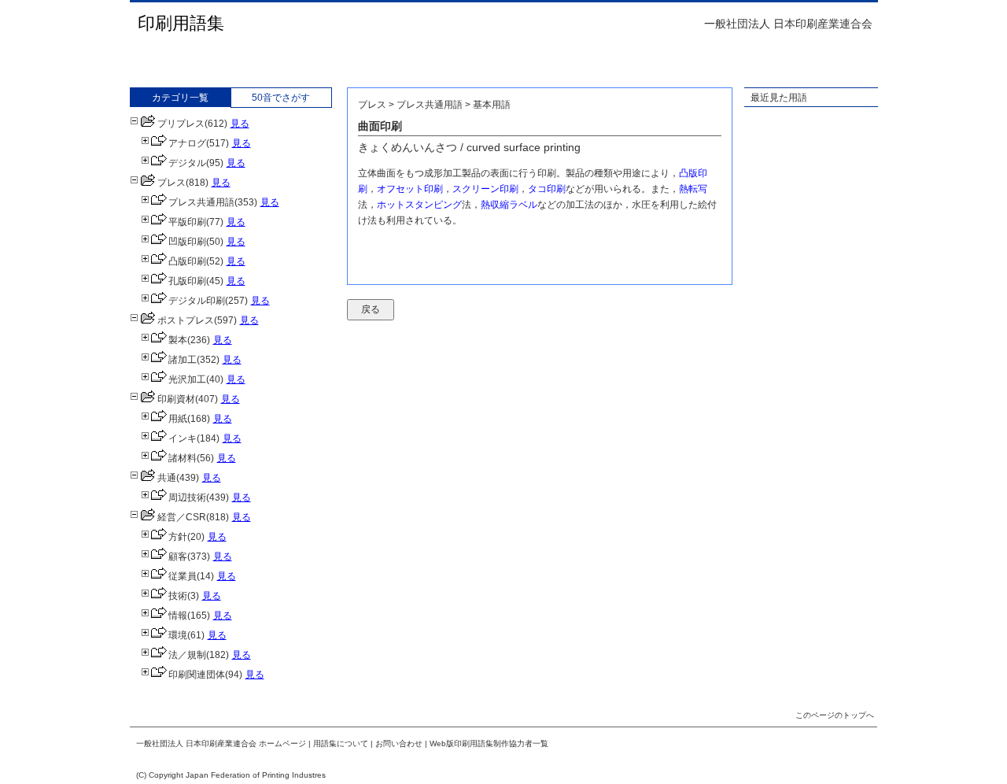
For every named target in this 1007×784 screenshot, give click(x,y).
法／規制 (187, 654)
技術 (177, 595)
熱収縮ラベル (509, 204)
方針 (177, 536)
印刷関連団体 (196, 674)
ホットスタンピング (419, 204)
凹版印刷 (187, 241)
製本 (177, 340)
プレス (171, 182)
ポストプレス (185, 320)
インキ (182, 438)
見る (240, 123)
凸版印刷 (187, 261)
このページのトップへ (834, 715)
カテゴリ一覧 (180, 97)
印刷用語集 (181, 23)
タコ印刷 (547, 188)
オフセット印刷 (410, 188)
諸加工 (182, 359)
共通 (166, 477)
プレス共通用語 (201, 202)
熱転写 (693, 188)
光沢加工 (187, 379)
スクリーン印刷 (485, 188)
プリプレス (181, 123)
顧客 (177, 556)
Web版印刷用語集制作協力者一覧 (489, 743)
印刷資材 (176, 399)
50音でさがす (281, 97)
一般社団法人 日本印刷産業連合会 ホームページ (221, 743)
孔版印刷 (187, 281)
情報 (177, 615)
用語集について (340, 743)
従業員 (182, 576)
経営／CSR (181, 517)
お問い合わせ (398, 743)
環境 (177, 635)
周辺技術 (187, 497)
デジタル (187, 162)
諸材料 (182, 458)
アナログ (187, 143)
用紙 (177, 418)
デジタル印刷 (196, 300)
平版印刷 (187, 221)
